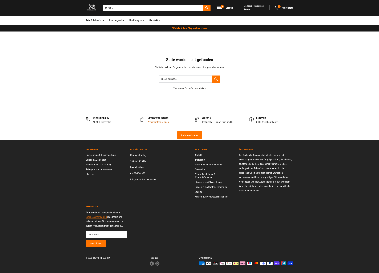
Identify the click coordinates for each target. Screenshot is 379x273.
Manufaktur (154, 20)
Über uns (90, 174)
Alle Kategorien (136, 20)
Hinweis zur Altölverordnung (208, 182)
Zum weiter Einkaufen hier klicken (189, 88)
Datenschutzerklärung (96, 217)
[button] (225, 7)
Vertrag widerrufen (190, 135)
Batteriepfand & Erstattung (98, 164)
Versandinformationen (158, 122)
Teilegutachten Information (99, 169)
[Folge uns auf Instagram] (157, 263)
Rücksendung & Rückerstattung (101, 155)
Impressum (200, 159)
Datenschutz (201, 169)
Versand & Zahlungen (96, 159)
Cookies (198, 192)
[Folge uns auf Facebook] (152, 263)
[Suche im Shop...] (216, 79)
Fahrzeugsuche (116, 20)
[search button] (207, 8)
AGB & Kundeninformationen (208, 164)
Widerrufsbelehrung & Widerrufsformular (205, 176)
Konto (247, 9)
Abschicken (95, 243)
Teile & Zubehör (93, 20)
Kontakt (198, 155)
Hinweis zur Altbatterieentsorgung (211, 187)
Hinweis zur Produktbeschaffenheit (211, 196)
